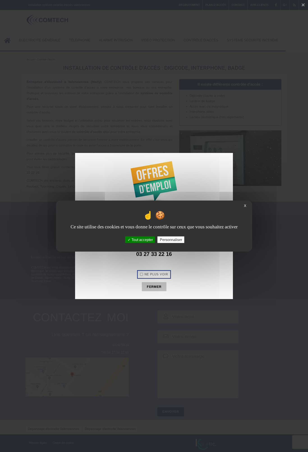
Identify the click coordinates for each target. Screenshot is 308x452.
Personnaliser (171, 240)
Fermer (154, 286)
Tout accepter (142, 240)
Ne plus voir (156, 274)
